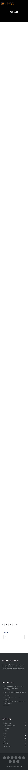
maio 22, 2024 (7, 354)
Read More (6, 116)
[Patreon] (14, 761)
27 (16, 624)
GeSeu (5, 733)
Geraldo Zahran (8, 480)
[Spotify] (16, 757)
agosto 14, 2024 (7, 292)
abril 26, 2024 (7, 396)
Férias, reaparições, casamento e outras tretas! (13, 433)
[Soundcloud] (17, 761)
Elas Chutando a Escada (10, 725)
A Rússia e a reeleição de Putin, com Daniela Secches (14, 390)
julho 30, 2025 (7, 57)
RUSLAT (6, 744)
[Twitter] (8, 757)
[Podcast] (10, 761)
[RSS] (23, 757)
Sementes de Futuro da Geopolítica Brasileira (13, 51)
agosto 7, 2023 (7, 519)
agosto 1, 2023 (7, 578)
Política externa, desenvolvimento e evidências (12, 572)
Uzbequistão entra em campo (11, 698)
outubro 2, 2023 (8, 479)
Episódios (20, 58)
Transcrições (20, 355)
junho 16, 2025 (7, 148)
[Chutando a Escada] (7, 3)
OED (5, 736)
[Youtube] (19, 757)
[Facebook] (4, 757)
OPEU (18, 150)
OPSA (5, 741)
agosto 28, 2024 (7, 226)
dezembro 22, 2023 (8, 439)
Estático (6, 731)
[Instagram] (12, 757)
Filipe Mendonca (8, 441)
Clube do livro (14, 58)
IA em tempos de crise (14, 223)
